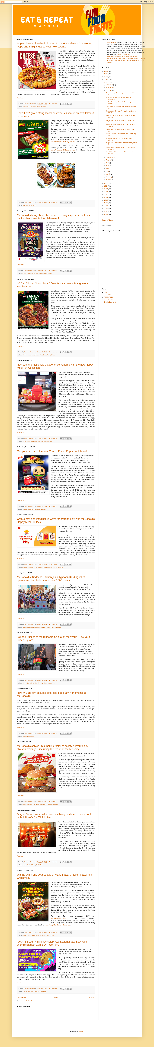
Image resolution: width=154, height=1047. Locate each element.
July (107, 163)
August (108, 160)
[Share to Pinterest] (70, 104)
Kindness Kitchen (27, 627)
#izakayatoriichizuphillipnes (116, 56)
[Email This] (61, 104)
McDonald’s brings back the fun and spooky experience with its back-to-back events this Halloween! (53, 217)
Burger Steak (26, 865)
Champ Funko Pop (27, 509)
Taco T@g (43, 991)
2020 (106, 186)
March (108, 174)
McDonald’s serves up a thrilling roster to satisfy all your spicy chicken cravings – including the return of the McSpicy (52, 747)
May (107, 168)
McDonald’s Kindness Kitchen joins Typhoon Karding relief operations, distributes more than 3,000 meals (51, 579)
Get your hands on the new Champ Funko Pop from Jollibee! (52, 451)
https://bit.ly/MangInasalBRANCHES (57, 925)
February (109, 177)
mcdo (24, 804)
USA (53, 683)
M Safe (24, 736)
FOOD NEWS (108, 300)
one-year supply (44, 935)
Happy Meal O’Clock (49, 567)
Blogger (80, 1031)
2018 (106, 192)
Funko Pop (37, 509)
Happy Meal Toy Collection (38, 441)
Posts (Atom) (30, 1001)
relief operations (45, 627)
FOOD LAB (107, 295)
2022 (106, 82)
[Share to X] (66, 104)
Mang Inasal (32, 205)
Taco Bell (36, 991)
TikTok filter (39, 865)
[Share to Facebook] (68, 104)
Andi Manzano (26, 567)
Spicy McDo (43, 804)
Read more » (21, 98)
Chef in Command (110, 302)
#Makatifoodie (132, 58)
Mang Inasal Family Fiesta (47, 355)
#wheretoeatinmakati (132, 56)
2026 (106, 71)
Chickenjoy (25, 683)
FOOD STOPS (108, 297)
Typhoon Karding (56, 627)
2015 (106, 200)
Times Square (48, 683)
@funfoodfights (112, 42)
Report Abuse (107, 220)
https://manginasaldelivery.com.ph (63, 142)
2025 (106, 74)
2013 (106, 206)
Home (56, 997)
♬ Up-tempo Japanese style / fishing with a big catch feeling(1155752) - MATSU (126, 60)
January (109, 180)
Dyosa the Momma (36, 567)
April (107, 171)
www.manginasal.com (58, 918)
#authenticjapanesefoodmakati (117, 58)
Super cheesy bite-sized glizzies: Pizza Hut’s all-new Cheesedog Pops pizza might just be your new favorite (54, 45)
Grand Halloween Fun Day (30, 273)
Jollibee (43, 509)
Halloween (42, 273)
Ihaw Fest (25, 205)
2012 (106, 208)
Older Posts (90, 997)
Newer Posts (22, 997)
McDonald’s (48, 273)
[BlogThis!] (63, 104)
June (108, 165)
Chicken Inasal (26, 355)
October (109, 90)
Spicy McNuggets (53, 804)
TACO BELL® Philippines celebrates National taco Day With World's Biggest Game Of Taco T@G (52, 943)
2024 (106, 77)
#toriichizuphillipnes (123, 54)
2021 (106, 183)
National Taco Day (27, 991)
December (109, 85)
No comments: (53, 103)
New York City (39, 683)
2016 (106, 197)
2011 (106, 211)
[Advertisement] (61, 1013)
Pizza (38, 106)
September (110, 157)
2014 (106, 203)
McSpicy (36, 804)
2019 (106, 189)
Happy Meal (25, 441)
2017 (106, 194)
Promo (52, 935)
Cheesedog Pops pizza (29, 106)
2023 (106, 79)
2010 (106, 214)
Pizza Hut (43, 106)
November (109, 87)
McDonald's (49, 441)
